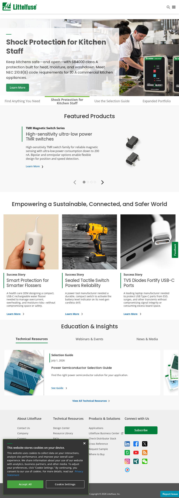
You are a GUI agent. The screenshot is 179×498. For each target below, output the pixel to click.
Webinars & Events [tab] (89, 339)
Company (22, 433)
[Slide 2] (88, 182)
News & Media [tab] (147, 339)
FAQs (56, 438)
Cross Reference (98, 443)
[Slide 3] (91, 182)
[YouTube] (136, 452)
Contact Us (23, 428)
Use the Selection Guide (112, 101)
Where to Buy (97, 454)
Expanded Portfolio (157, 101)
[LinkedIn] (127, 443)
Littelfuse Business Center (104, 433)
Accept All (25, 484)
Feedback (175, 250)
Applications (96, 428)
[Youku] (127, 470)
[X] (144, 443)
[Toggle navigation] (174, 6)
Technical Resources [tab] (32, 339)
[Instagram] (127, 461)
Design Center (61, 428)
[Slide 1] (84, 182)
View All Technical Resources (89, 400)
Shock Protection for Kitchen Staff (67, 101)
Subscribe (141, 430)
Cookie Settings (65, 484)
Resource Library (63, 433)
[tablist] (89, 340)
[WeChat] (144, 461)
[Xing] (136, 461)
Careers (21, 438)
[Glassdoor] (127, 452)
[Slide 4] (95, 182)
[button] (75, 182)
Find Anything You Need (22, 101)
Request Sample (98, 449)
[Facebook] (136, 443)
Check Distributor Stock (102, 438)
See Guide (57, 388)
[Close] (84, 443)
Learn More (17, 87)
